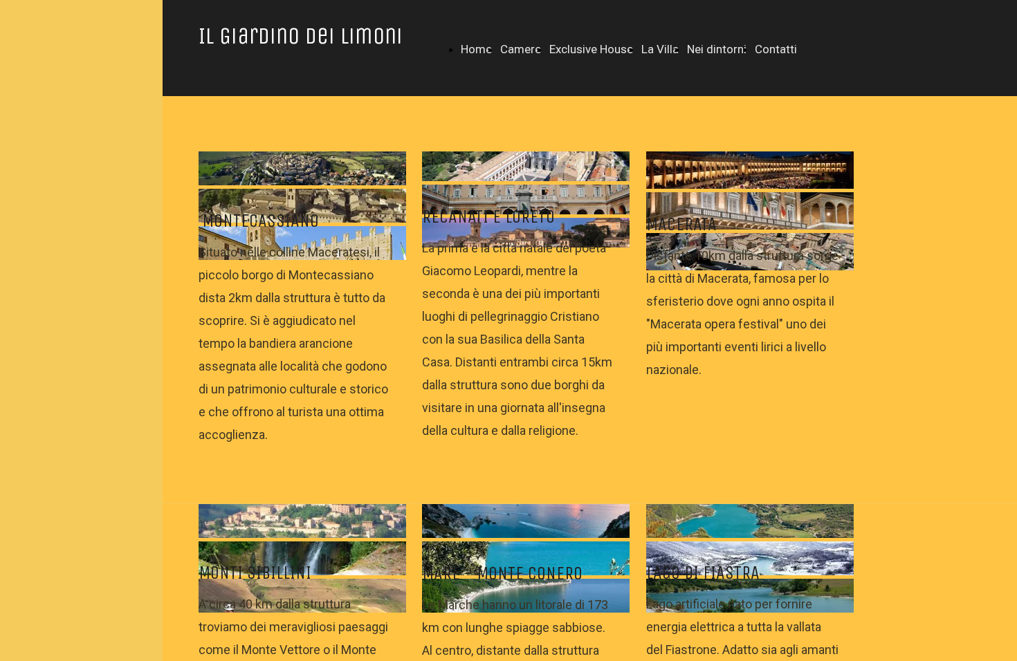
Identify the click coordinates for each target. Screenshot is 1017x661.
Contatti (776, 49)
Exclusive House (591, 49)
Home (476, 49)
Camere (520, 49)
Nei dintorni (716, 49)
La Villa (660, 49)
